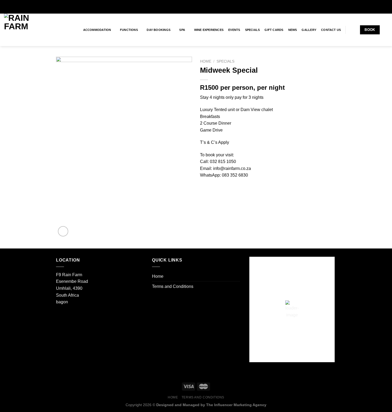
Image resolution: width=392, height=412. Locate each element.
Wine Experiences (209, 29)
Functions (129, 29)
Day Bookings (158, 29)
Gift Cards (274, 29)
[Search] (386, 30)
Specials (252, 29)
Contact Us (331, 29)
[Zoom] (63, 231)
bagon (62, 302)
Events (234, 29)
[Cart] (352, 30)
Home (205, 61)
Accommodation (97, 29)
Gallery (309, 29)
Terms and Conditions (172, 286)
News (292, 29)
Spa (182, 29)
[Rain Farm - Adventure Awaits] (30, 30)
